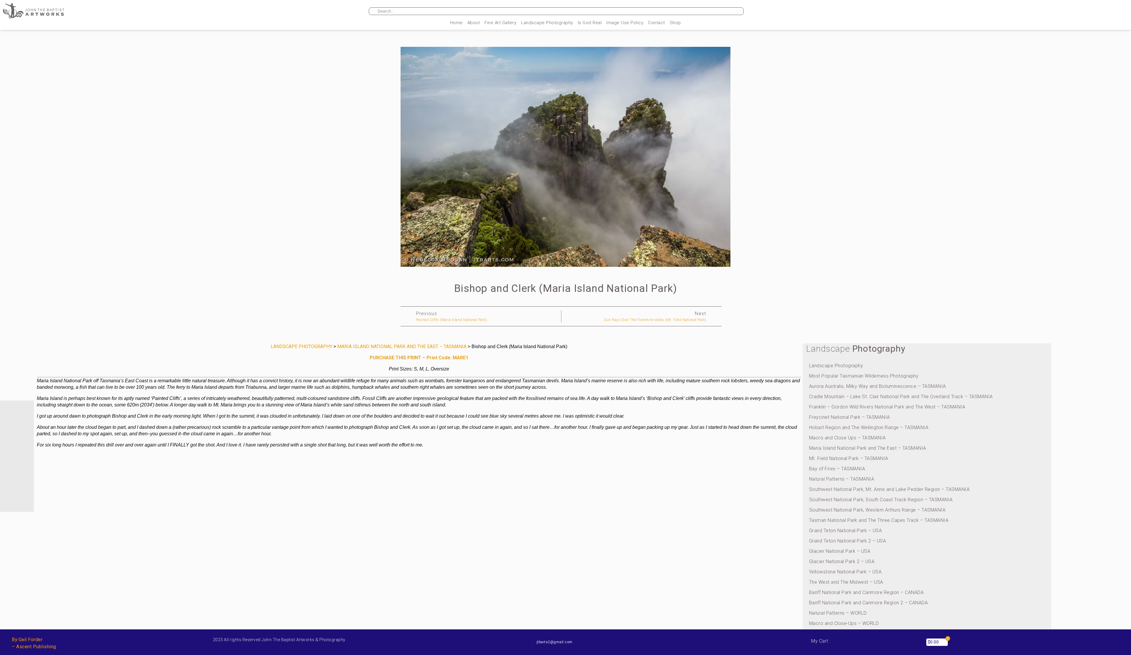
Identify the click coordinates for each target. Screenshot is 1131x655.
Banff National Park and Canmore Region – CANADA (866, 592)
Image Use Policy (624, 22)
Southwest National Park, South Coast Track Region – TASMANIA (881, 499)
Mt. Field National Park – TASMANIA (848, 458)
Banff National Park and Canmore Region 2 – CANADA (868, 603)
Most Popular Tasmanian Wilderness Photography (864, 376)
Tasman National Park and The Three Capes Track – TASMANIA (879, 520)
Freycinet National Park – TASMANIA (849, 417)
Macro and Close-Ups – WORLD (844, 623)
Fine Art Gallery (500, 22)
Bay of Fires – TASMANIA (837, 469)
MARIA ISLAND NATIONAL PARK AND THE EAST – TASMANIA (402, 346)
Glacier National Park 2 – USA (842, 561)
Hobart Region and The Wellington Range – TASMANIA (869, 427)
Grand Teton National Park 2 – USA (847, 541)
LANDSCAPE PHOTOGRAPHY (301, 346)
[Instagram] (935, 11)
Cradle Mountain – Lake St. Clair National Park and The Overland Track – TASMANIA (901, 396)
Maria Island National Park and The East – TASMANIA (867, 448)
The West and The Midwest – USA (846, 582)
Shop (675, 22)
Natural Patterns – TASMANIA (841, 479)
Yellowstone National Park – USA (845, 572)
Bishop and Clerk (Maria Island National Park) (565, 288)
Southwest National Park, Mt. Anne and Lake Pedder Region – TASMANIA (889, 489)
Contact (656, 22)
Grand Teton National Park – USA (845, 530)
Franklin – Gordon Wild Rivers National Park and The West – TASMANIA (887, 407)
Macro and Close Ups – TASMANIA (847, 438)
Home (456, 22)
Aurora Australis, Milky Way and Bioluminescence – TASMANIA (877, 386)
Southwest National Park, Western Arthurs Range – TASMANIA (877, 510)
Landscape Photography (547, 22)
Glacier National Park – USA (840, 551)
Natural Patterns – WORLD (838, 613)
